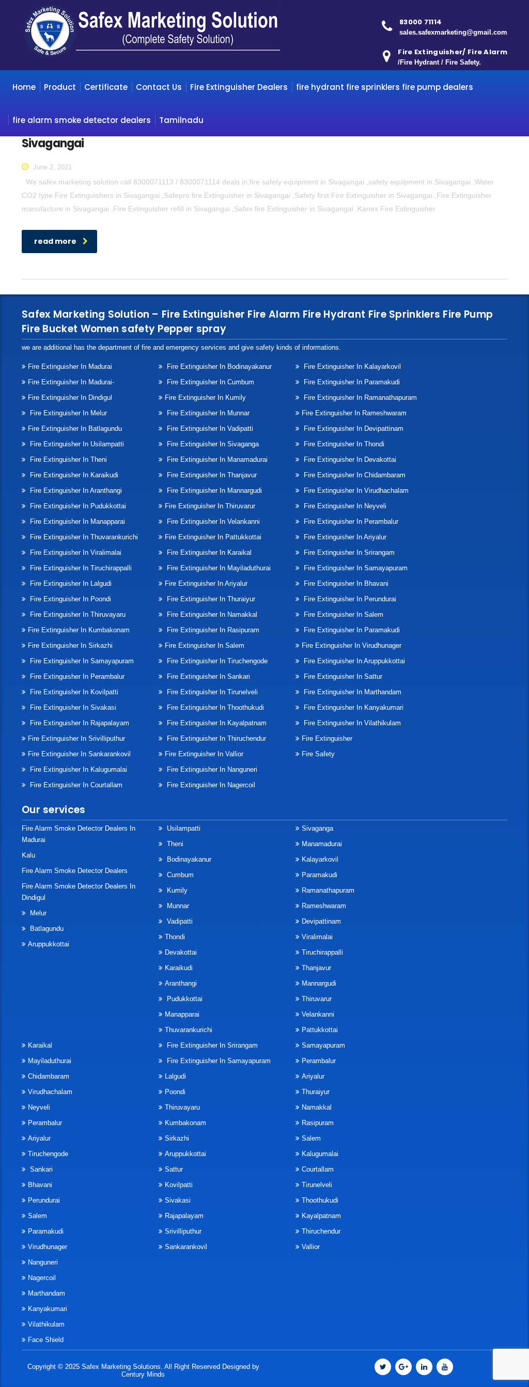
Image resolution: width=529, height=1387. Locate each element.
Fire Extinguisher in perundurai (349, 599)
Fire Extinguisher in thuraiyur (210, 599)
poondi (175, 1092)
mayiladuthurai (49, 1061)
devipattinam (321, 921)
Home (24, 87)
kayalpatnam (321, 1216)
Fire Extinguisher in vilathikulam (351, 723)
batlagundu (46, 928)
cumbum (179, 875)
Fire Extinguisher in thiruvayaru (77, 614)
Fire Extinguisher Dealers (239, 87)
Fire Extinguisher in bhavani (345, 583)
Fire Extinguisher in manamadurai (216, 459)
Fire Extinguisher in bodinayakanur (218, 366)
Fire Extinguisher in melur (67, 413)
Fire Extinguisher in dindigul (70, 397)
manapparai (182, 1014)
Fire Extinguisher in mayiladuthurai (218, 568)
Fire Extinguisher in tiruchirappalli (80, 568)
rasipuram (318, 1123)
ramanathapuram (328, 890)
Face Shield (46, 1340)
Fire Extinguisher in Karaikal (208, 552)
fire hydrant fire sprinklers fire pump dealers (384, 87)
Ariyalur (39, 1138)
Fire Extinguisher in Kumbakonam (79, 630)
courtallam (318, 1169)
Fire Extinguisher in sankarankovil (79, 754)
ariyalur (313, 1076)
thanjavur (316, 968)
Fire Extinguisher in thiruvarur (210, 506)
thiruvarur (317, 999)
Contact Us (159, 87)
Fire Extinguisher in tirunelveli (211, 692)
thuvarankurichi (188, 1030)
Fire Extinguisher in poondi (69, 599)
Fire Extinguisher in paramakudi (351, 382)
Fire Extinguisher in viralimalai (74, 552)
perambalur (45, 1123)
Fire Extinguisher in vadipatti (209, 428)
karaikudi (179, 968)
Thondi (175, 937)
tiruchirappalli (322, 952)
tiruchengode (48, 1154)
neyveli (39, 1107)
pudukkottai (184, 999)
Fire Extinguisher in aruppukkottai (353, 661)
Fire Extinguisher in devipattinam (352, 428)
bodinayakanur (188, 859)
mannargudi (319, 983)
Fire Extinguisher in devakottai (349, 459)
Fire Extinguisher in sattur (342, 676)
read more (55, 241)
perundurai (44, 1200)
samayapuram (323, 1045)
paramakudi (319, 875)
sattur (174, 1169)
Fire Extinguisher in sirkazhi (70, 645)
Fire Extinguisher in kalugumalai (77, 769)
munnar (177, 906)
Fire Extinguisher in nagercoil (210, 785)
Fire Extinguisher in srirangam (348, 552)
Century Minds (143, 1374)
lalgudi (175, 1076)
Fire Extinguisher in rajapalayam (78, 723)
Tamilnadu (181, 120)
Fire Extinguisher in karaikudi (73, 475)
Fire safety (318, 754)
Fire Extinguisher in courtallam (75, 785)
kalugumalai (320, 1154)
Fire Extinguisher (327, 738)
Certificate (106, 87)
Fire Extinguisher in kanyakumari (352, 707)
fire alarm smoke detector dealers (81, 120)
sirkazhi (177, 1138)
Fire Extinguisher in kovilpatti (73, 692)
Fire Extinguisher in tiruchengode (216, 661)
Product (60, 87)
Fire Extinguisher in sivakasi (72, 707)
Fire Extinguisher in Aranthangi (75, 490)
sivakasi (178, 1200)
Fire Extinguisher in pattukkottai (213, 537)
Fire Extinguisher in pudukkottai (77, 506)
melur (37, 913)
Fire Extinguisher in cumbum (209, 382)
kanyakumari (47, 1309)
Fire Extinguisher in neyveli (344, 506)
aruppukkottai (48, 944)
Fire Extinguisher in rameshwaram (354, 413)
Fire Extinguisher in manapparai (76, 521)
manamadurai (322, 844)
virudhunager (47, 1247)
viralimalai (317, 937)
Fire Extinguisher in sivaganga (212, 444)
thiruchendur (321, 1231)
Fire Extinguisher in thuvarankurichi (83, 537)
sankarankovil (186, 1247)
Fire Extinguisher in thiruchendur (215, 738)
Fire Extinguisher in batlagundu (75, 428)
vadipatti (179, 921)
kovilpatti (179, 1185)
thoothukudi (320, 1200)
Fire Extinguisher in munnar (207, 413)
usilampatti (182, 828)
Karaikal (40, 1045)
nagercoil (42, 1278)
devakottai (181, 952)
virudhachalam (50, 1092)
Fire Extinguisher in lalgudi (70, 583)
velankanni (318, 1014)
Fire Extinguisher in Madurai (70, 366)
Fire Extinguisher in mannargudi (213, 490)
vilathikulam (46, 1324)
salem (311, 1138)
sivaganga (317, 828)
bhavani (40, 1185)
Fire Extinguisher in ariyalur (206, 583)
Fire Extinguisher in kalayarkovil (351, 366)
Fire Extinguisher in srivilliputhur (76, 738)
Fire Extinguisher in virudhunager (351, 645)
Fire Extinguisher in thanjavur (211, 475)
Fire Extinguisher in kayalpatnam (216, 723)
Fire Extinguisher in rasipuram (212, 630)
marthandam (46, 1293)
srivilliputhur (183, 1231)
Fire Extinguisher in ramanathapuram (359, 397)
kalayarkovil (320, 859)
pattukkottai (320, 1030)
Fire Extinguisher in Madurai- (71, 382)
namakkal (317, 1107)
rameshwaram (324, 906)
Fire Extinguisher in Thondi (343, 444)
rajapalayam (184, 1216)
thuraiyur (316, 1092)
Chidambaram (48, 1076)
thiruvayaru (182, 1107)
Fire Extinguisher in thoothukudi (214, 707)
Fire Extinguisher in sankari (207, 676)
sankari (40, 1169)
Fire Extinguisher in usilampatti (76, 444)
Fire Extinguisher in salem (204, 645)
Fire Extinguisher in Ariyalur (344, 537)
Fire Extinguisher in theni (67, 459)
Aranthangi (181, 983)
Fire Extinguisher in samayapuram (355, 568)
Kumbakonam (185, 1123)
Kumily (176, 890)
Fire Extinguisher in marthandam (351, 692)
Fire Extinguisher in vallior (204, 754)
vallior (311, 1247)
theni (174, 844)
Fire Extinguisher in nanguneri (211, 769)
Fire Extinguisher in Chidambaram (354, 475)
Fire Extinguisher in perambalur (350, 521)
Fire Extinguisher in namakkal (211, 614)
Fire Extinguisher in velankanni (212, 521)
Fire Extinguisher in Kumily (205, 397)
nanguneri (43, 1262)
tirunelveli (317, 1185)
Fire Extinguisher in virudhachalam (355, 490)
